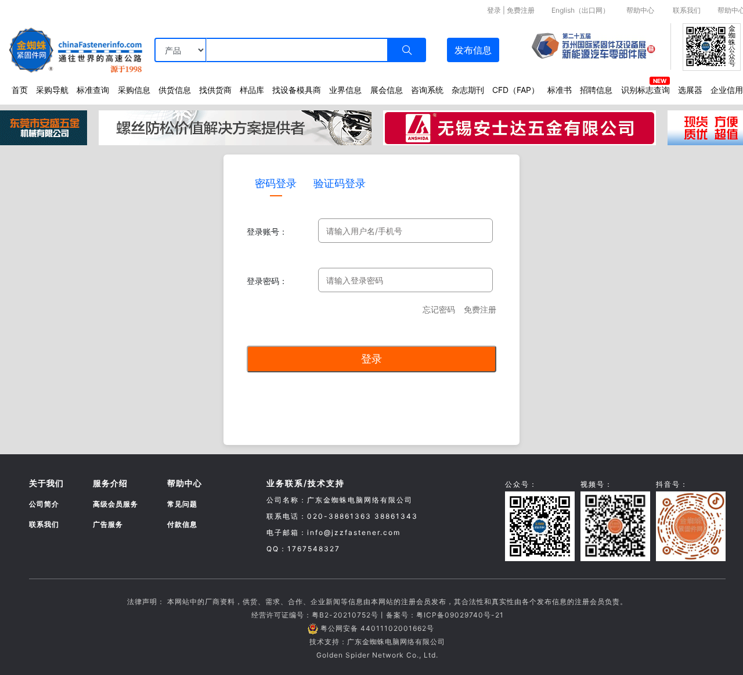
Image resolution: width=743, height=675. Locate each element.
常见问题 (182, 504)
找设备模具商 (296, 90)
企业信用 (726, 90)
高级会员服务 (115, 504)
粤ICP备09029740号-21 (460, 615)
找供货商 (215, 90)
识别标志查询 (645, 90)
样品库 (252, 90)
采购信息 (134, 90)
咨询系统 (427, 90)
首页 (20, 90)
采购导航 (52, 90)
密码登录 (276, 183)
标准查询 (93, 90)
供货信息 (174, 90)
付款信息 (182, 524)
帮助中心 (640, 10)
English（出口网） (580, 10)
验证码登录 (339, 183)
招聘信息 (596, 90)
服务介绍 (110, 483)
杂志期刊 (468, 90)
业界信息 (345, 90)
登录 (494, 10)
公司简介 (44, 504)
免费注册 (521, 10)
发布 (473, 50)
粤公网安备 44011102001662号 (377, 628)
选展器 (690, 90)
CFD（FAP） (515, 90)
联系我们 (687, 10)
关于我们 (46, 483)
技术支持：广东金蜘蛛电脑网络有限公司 (377, 641)
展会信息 (386, 90)
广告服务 (108, 524)
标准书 (559, 90)
